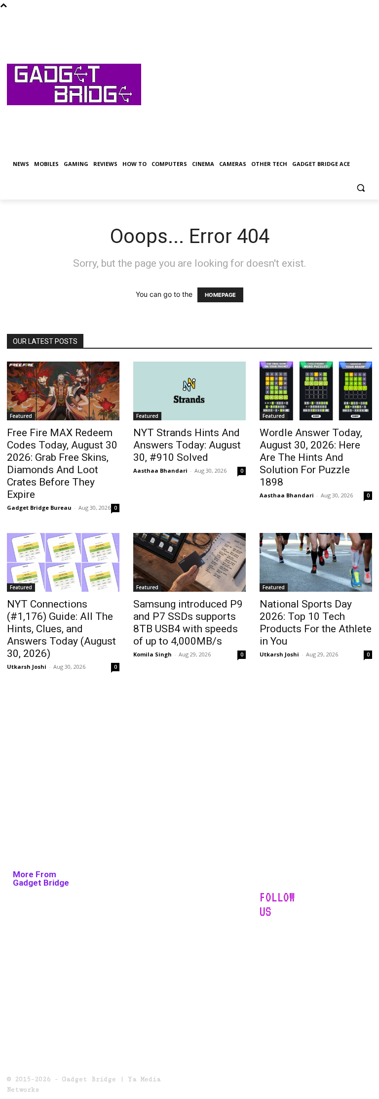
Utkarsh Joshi (26, 666)
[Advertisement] (256, 84)
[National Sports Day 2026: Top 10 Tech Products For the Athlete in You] (316, 562)
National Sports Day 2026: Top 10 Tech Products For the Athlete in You (316, 622)
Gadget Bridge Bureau (39, 507)
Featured (21, 415)
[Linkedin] (317, 941)
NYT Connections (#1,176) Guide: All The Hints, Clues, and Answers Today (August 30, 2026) (61, 628)
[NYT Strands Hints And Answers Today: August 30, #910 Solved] (189, 391)
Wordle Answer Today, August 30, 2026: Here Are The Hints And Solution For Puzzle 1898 (311, 457)
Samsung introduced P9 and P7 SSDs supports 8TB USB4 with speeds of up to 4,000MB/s (188, 622)
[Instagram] (293, 941)
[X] (293, 966)
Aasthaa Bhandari (160, 470)
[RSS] (269, 966)
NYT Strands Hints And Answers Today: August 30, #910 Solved (187, 445)
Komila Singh (152, 654)
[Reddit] (342, 941)
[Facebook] (269, 941)
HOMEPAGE (220, 294)
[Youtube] (317, 966)
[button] (360, 188)
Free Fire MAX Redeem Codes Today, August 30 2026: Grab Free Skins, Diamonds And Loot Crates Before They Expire (62, 463)
